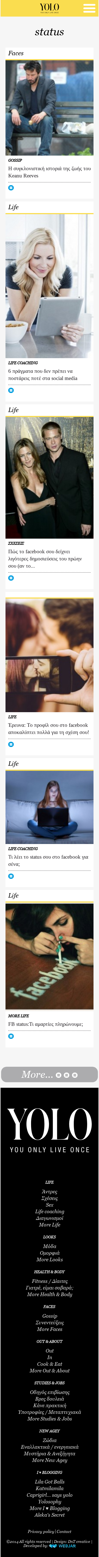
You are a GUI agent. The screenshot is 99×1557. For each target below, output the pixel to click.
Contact (64, 1531)
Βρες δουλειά (49, 1399)
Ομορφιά (50, 1253)
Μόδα (49, 1246)
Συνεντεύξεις (50, 1323)
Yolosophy (49, 1502)
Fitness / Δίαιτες (50, 1281)
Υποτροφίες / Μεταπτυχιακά (49, 1412)
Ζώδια (50, 1440)
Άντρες (49, 1192)
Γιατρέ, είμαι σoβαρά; (50, 1288)
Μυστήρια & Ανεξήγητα (49, 1454)
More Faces (49, 1329)
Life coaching (49, 1211)
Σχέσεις (50, 1198)
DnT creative (79, 1541)
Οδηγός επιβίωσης (50, 1392)
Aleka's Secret (50, 1515)
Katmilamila (50, 1488)
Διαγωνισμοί (49, 1218)
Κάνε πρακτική (49, 1405)
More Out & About (50, 1371)
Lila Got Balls (50, 1482)
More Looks (50, 1260)
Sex (49, 1205)
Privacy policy (41, 1531)
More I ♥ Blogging (50, 1508)
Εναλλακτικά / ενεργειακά (50, 1447)
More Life (49, 1225)
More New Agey (49, 1460)
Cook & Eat (49, 1364)
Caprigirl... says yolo (50, 1495)
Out (50, 1351)
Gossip (49, 1316)
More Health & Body (49, 1294)
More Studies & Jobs (50, 1419)
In (49, 1357)
